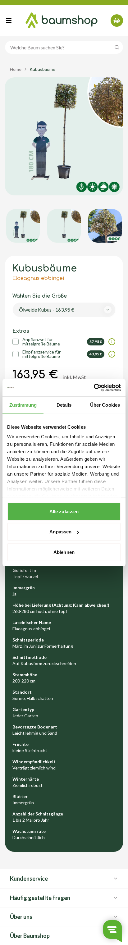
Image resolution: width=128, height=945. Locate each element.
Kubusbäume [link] (42, 69)
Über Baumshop (30, 935)
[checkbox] (15, 342)
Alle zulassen (64, 511)
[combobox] (64, 309)
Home (15, 69)
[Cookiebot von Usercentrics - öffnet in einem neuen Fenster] (93, 388)
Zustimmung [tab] (23, 404)
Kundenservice (29, 878)
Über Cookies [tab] (105, 404)
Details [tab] (64, 404)
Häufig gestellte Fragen (40, 897)
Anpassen (60, 531)
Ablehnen (64, 552)
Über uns (21, 916)
